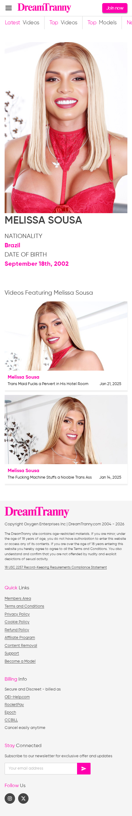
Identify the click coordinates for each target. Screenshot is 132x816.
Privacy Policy (17, 614)
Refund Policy (17, 630)
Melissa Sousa (23, 377)
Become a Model (20, 661)
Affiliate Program (20, 638)
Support (12, 653)
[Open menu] (9, 8)
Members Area (18, 599)
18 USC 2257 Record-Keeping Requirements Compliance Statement (56, 567)
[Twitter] (23, 798)
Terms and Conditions (24, 606)
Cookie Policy (17, 622)
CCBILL (11, 720)
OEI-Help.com (17, 697)
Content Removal (21, 646)
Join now (114, 8)
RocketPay (14, 705)
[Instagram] (10, 798)
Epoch (10, 712)
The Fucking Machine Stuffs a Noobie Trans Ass (50, 478)
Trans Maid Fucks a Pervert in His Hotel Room (48, 384)
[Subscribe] (84, 768)
